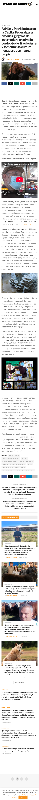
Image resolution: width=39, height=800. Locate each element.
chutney (24, 458)
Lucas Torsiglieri (12, 677)
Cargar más (19, 682)
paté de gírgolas (7, 467)
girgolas (5, 464)
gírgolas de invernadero (17, 464)
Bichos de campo (13, 59)
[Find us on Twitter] (17, 779)
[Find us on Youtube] (21, 779)
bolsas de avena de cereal (10, 458)
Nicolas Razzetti (12, 595)
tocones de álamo (8, 470)
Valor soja (5, 746)
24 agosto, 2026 (6, 702)
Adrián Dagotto (14, 455)
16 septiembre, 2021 (28, 59)
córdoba (21, 461)
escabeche (29, 461)
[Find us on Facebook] (12, 779)
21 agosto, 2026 (22, 557)
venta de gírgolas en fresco (25, 470)
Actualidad (8, 543)
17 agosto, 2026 (23, 677)
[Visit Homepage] (17, 4)
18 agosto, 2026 (23, 595)
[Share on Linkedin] (28, 83)
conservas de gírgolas (9, 461)
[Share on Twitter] (10, 83)
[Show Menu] (37, 4)
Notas (8, 25)
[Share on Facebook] (4, 83)
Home (3, 25)
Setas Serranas (20, 467)
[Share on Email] (22, 83)
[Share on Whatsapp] (16, 83)
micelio (30, 464)
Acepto (23, 797)
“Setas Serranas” (25, 225)
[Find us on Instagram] (26, 779)
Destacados (6, 708)
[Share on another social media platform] (35, 83)
